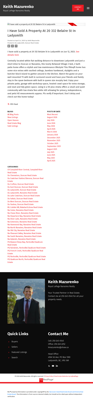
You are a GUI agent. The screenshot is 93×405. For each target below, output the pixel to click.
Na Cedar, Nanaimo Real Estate (20, 210)
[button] (78, 8)
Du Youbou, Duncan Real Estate (20, 204)
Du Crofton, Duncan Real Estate (20, 184)
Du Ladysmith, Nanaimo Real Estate (22, 193)
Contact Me (78, 8)
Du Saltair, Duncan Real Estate (20, 199)
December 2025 (53, 138)
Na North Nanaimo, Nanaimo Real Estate (24, 227)
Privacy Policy (49, 376)
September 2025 (54, 146)
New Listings (12, 117)
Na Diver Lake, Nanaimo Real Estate (22, 219)
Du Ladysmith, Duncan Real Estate (27, 43)
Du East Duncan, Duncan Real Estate (22, 187)
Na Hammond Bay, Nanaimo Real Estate (24, 225)
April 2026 (51, 129)
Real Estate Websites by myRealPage (66, 376)
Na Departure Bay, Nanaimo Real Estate (24, 216)
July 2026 (50, 120)
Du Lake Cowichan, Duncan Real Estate (23, 196)
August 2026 (52, 117)
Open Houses (13, 120)
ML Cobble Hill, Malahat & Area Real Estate (25, 207)
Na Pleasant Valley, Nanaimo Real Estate (24, 233)
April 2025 (51, 161)
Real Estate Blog (14, 123)
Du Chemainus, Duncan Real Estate (22, 175)
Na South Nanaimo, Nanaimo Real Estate (24, 236)
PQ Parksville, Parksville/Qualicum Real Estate (26, 256)
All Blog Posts (13, 114)
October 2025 (52, 143)
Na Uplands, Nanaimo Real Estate (21, 239)
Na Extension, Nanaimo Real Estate (22, 222)
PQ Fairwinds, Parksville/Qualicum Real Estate (26, 248)
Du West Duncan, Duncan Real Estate (22, 201)
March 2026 (52, 132)
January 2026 (52, 135)
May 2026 (51, 126)
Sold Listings (12, 126)
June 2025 (51, 155)
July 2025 (50, 152)
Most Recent (52, 114)
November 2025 (53, 140)
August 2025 (52, 149)
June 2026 (51, 123)
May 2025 (51, 158)
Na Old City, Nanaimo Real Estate (21, 230)
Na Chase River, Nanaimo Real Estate (22, 213)
